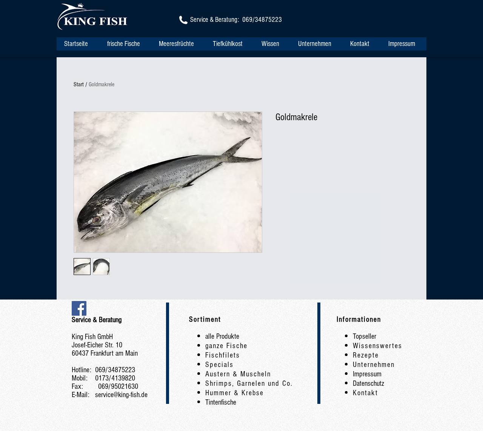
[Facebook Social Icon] (79, 308)
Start (79, 84)
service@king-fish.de (121, 395)
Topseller (364, 336)
